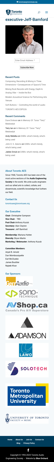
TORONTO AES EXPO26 (16, 109)
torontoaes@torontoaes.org (17, 203)
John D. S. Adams (13, 144)
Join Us (29, 440)
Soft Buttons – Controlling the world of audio (25, 105)
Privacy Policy (29, 443)
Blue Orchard (42, 458)
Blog (18, 443)
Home (10, 440)
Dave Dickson (11, 120)
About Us (19, 440)
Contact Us (39, 440)
